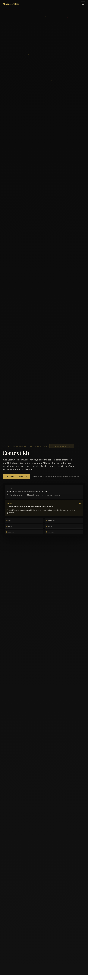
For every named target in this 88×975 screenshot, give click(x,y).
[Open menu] (83, 3)
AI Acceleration (11, 4)
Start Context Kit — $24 (14, 476)
